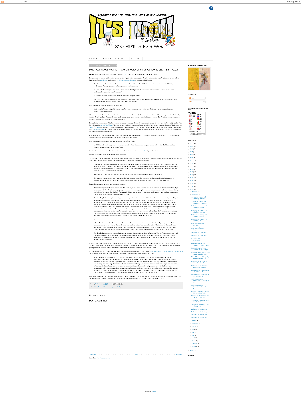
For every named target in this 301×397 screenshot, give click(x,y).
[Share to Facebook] (119, 284)
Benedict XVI (101, 287)
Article (145, 151)
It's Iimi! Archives (94, 59)
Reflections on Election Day (199, 309)
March (194, 341)
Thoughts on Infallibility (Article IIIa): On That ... (200, 301)
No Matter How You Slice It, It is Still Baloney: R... (200, 271)
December (195, 191)
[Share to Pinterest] (122, 284)
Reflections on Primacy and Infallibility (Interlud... (199, 206)
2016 (191, 172)
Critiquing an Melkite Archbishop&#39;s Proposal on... (200, 280)
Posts (192, 98)
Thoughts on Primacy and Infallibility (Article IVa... (199, 197)
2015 (191, 175)
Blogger (154, 391)
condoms (108, 287)
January (194, 346)
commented (179, 251)
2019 (191, 163)
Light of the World (106, 125)
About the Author (107, 59)
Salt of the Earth (94, 127)
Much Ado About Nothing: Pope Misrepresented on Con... (200, 253)
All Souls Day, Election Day (199, 314)
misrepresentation (129, 287)
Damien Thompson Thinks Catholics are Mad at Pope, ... (200, 244)
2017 (191, 169)
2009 (191, 350)
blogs (133, 80)
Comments (194, 102)
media (122, 287)
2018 (191, 166)
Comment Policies (136, 59)
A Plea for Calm (195, 238)
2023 (191, 152)
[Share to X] (117, 284)
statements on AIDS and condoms (162, 251)
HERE (125, 74)
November (195, 194)
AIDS (95, 287)
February (194, 343)
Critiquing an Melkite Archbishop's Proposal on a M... (199, 286)
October (194, 321)
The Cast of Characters (121, 59)
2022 (191, 155)
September (195, 323)
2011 (191, 186)
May (193, 335)
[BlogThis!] (115, 284)
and (129, 80)
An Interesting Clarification (198, 232)
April (193, 338)
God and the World (98, 129)
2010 (191, 189)
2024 (191, 149)
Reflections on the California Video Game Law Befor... (199, 262)
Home (136, 354)
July (193, 329)
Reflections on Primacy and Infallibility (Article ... (199, 215)
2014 (191, 177)
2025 (191, 146)
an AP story (104, 80)
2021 (191, 157)
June (193, 332)
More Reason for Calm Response (197, 224)
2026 (191, 143)
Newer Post (93, 354)
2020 (191, 160)
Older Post (179, 354)
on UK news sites (122, 80)
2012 (191, 183)
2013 (191, 180)
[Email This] (113, 284)
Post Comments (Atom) (103, 358)
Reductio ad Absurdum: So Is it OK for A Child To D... (200, 292)
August (194, 326)
